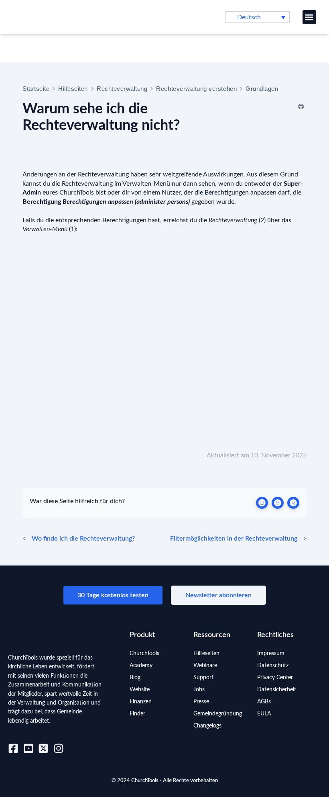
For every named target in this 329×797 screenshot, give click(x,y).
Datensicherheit (276, 690)
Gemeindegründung (217, 714)
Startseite (35, 88)
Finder (137, 714)
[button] (310, 17)
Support (203, 677)
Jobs (199, 690)
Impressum (270, 653)
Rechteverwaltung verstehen (196, 88)
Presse (201, 702)
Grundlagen (262, 88)
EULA (264, 714)
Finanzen (141, 702)
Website (140, 690)
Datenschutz (272, 665)
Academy (141, 665)
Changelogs (207, 726)
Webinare (205, 665)
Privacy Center (275, 677)
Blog (135, 677)
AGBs (264, 702)
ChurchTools (144, 653)
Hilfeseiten (73, 88)
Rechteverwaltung (122, 88)
